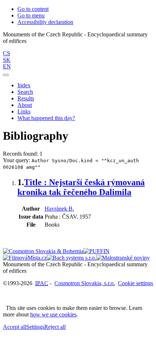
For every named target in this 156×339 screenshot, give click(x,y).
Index (23, 85)
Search (25, 92)
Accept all (14, 327)
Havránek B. (59, 209)
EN (7, 66)
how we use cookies (53, 314)
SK (7, 60)
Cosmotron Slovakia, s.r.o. (84, 283)
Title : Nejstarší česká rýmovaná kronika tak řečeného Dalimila (81, 187)
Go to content (33, 9)
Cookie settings (135, 283)
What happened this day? (46, 118)
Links (23, 111)
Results (25, 98)
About (24, 105)
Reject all (55, 327)
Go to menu (31, 15)
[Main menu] (6, 75)
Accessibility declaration (45, 22)
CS (6, 53)
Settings (35, 327)
